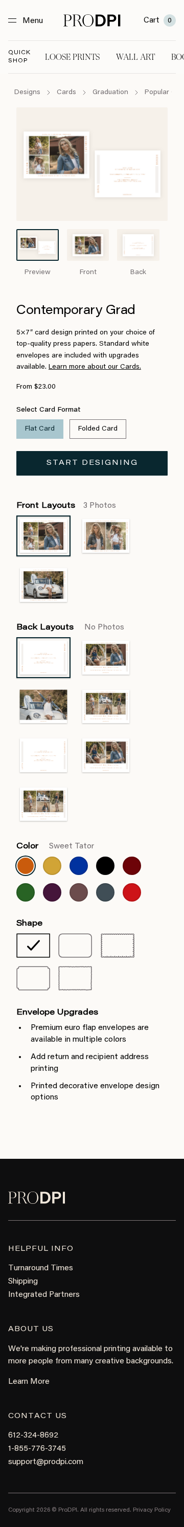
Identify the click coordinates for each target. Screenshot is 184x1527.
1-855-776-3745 (37, 1449)
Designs (27, 92)
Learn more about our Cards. (95, 367)
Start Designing (92, 463)
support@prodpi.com (45, 1462)
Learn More (29, 1382)
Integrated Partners (44, 1295)
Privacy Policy (152, 1510)
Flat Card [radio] (40, 429)
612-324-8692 (33, 1435)
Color (55, 846)
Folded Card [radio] (98, 429)
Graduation (110, 92)
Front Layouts (66, 506)
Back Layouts (70, 627)
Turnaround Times (40, 1268)
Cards (66, 92)
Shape (29, 923)
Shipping (23, 1281)
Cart (158, 20)
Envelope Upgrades (57, 1012)
